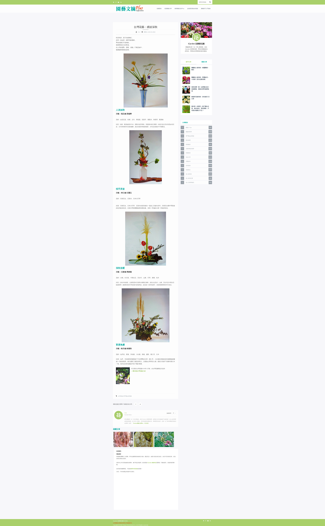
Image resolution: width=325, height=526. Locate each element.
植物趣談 (188, 144)
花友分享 (188, 157)
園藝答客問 (189, 131)
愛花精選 (188, 140)
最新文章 (204, 62)
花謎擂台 (188, 169)
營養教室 (188, 153)
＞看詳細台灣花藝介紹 (138, 371)
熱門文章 (188, 62)
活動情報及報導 (190, 148)
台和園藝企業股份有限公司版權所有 (122, 523)
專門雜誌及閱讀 (127, 396)
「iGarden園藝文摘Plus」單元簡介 (140, 423)
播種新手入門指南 (205, 8)
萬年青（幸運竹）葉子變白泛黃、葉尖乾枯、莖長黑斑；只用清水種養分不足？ (200, 108)
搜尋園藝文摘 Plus (179, 8)
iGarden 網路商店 (152, 462)
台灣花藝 (120, 396)
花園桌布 (188, 161)
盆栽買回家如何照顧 (192, 8)
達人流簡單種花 (190, 182)
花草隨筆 (188, 165)
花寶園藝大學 (168, 8)
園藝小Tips (189, 127)
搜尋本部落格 (134, 468)
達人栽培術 (189, 174)
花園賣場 (159, 8)
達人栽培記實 (189, 178)
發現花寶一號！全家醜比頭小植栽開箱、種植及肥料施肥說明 (200, 89)
